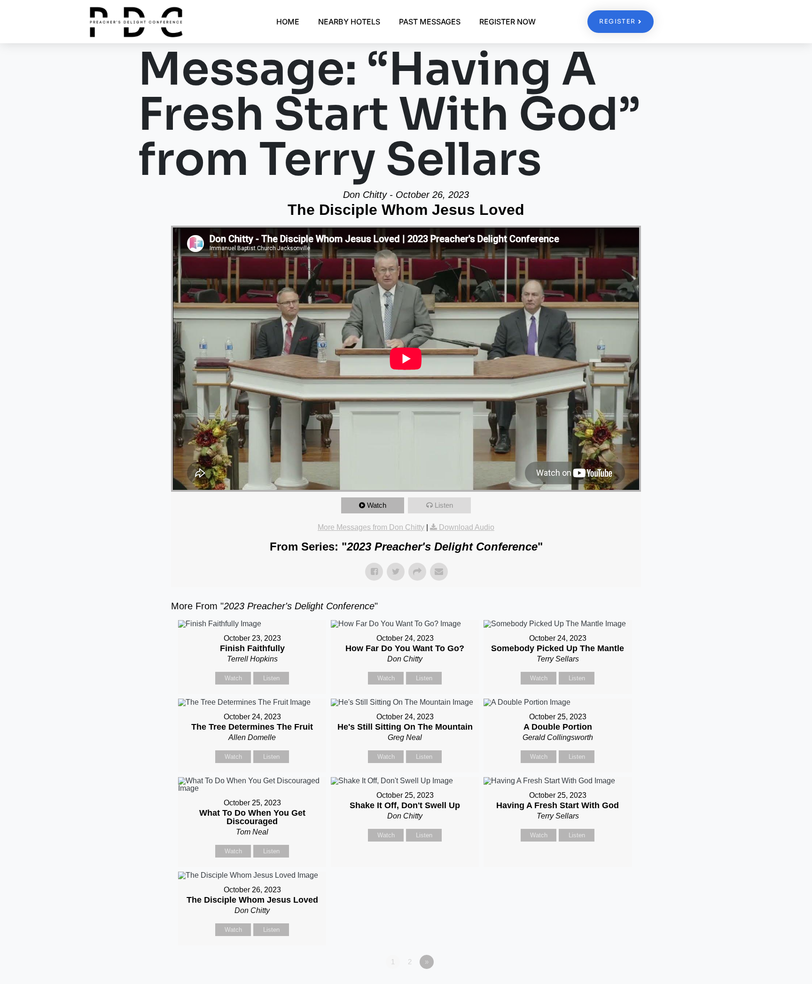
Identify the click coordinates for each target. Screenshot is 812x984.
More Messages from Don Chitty (371, 527)
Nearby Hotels (349, 21)
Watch (376, 505)
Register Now (507, 21)
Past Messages (430, 21)
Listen (444, 505)
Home (287, 21)
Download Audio (466, 527)
